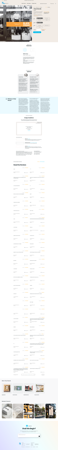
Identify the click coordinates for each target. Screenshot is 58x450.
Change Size (29, 130)
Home (34, 7)
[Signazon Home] (5, 3)
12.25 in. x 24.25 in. (29, 127)
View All (43, 374)
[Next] (56, 411)
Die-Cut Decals (36, 15)
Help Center (32, 445)
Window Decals (37, 7)
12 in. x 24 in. (29, 129)
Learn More (32, 0)
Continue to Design (37, 32)
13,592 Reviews (5, 0)
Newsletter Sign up (36, 444)
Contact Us (32, 444)
